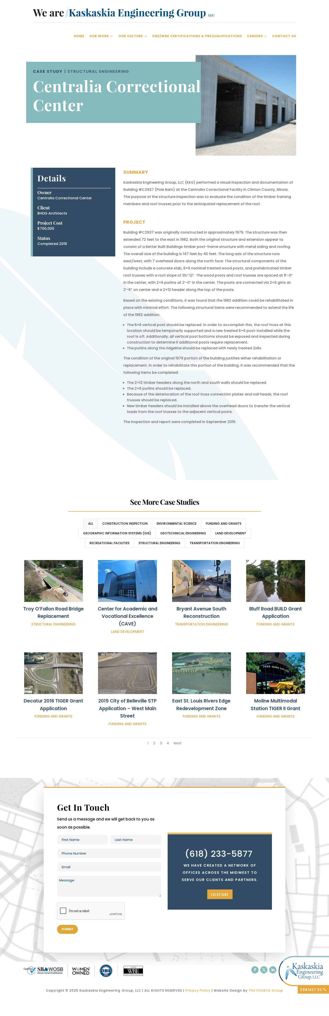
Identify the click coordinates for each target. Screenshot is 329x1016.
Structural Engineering (159, 543)
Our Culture (130, 36)
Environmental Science (177, 523)
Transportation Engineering (215, 543)
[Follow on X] (263, 969)
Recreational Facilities (109, 543)
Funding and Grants (223, 523)
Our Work (99, 36)
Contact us (311, 989)
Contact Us (284, 36)
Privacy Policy (197, 990)
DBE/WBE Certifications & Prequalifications (197, 36)
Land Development (230, 533)
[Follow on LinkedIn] (272, 969)
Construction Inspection (124, 523)
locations (220, 895)
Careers (255, 36)
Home (79, 36)
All (90, 523)
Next (177, 743)
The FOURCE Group (266, 990)
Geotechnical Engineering (183, 533)
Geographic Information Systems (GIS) (117, 533)
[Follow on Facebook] (254, 969)
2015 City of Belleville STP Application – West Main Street (127, 708)
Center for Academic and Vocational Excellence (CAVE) (127, 616)
